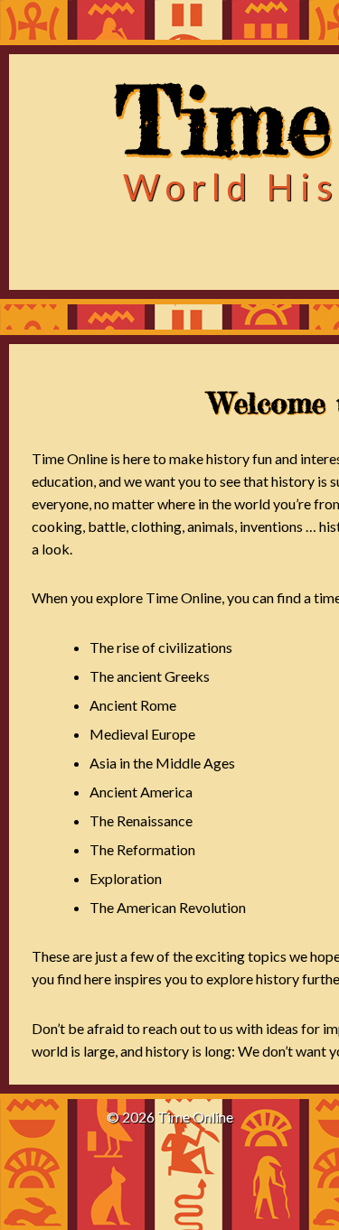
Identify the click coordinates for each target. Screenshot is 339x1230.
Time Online (195, 1116)
